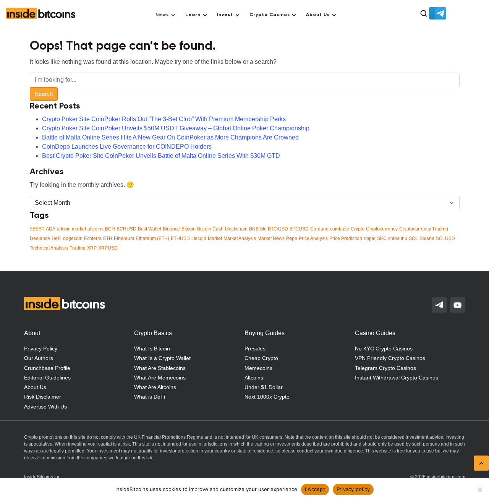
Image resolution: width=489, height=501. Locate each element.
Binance (171, 229)
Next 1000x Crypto (267, 397)
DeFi (57, 238)
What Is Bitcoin (152, 348)
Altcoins (253, 378)
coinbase (339, 229)
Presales (255, 348)
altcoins (95, 229)
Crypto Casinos (269, 15)
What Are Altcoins (155, 387)
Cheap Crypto (261, 358)
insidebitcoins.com (446, 477)
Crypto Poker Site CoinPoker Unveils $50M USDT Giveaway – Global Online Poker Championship (175, 128)
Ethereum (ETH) (152, 238)
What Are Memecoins (160, 378)
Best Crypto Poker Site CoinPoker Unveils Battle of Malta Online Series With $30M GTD (161, 155)
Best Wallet (149, 229)
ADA (50, 229)
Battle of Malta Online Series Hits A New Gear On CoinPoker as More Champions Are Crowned (170, 137)
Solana (426, 238)
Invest (225, 15)
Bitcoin (188, 229)
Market (215, 238)
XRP (92, 248)
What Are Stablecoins (160, 368)
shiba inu (397, 238)
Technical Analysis (49, 248)
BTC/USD (278, 229)
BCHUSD (126, 229)
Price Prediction (345, 238)
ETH (107, 238)
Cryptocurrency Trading (423, 229)
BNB (254, 229)
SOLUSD (445, 238)
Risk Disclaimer (42, 397)
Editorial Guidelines (47, 378)
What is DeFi (149, 397)
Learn (193, 15)
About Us (318, 15)
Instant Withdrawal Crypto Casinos (396, 378)
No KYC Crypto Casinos (384, 348)
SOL (413, 238)
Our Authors (38, 358)
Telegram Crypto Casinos (385, 368)
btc (263, 229)
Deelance (40, 238)
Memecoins (258, 368)
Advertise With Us (45, 407)
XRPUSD (108, 248)
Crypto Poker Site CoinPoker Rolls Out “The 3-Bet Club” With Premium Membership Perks (164, 119)
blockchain (236, 229)
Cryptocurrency (382, 229)
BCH (110, 229)
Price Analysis (313, 238)
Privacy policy (353, 489)
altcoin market (71, 229)
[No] (479, 489)
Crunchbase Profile (47, 368)
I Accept (315, 489)
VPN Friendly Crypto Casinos (390, 358)
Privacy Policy (40, 348)
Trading (78, 248)
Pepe (291, 238)
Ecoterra (93, 238)
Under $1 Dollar (263, 387)
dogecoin (73, 238)
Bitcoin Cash (210, 229)
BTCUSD (299, 229)
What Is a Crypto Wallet (162, 358)
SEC (382, 238)
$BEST (37, 229)
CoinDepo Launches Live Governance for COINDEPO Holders (127, 146)
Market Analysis (239, 238)
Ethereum (124, 238)
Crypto (357, 229)
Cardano (319, 229)
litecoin (198, 238)
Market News (271, 238)
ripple (370, 238)
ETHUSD (180, 238)
